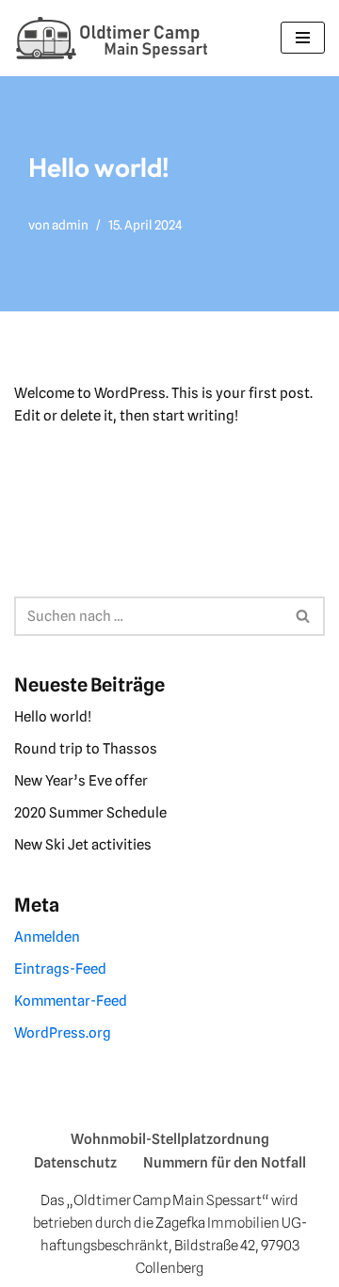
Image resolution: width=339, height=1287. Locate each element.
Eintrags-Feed (60, 969)
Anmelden (47, 937)
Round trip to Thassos (85, 748)
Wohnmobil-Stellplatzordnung (170, 1139)
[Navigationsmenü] (303, 38)
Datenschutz (75, 1162)
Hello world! (52, 716)
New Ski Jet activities (83, 844)
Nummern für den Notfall (224, 1162)
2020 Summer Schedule (90, 812)
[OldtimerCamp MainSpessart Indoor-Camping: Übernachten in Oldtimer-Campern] (113, 38)
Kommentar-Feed (70, 1001)
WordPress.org (62, 1033)
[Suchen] (303, 616)
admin (70, 224)
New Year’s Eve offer (81, 780)
